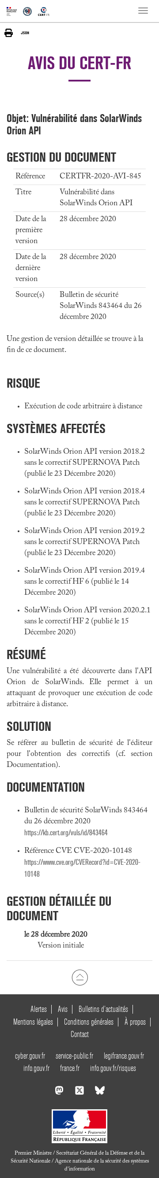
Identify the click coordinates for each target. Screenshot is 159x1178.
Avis (63, 1009)
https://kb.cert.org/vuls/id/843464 (66, 832)
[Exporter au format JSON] (25, 33)
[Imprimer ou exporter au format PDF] (8, 32)
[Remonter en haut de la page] (80, 978)
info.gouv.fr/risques (113, 1068)
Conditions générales (89, 1022)
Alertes (38, 1009)
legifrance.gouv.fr (124, 1056)
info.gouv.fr (36, 1068)
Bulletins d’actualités (103, 1009)
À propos (135, 1022)
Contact (80, 1034)
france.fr (70, 1068)
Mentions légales (33, 1022)
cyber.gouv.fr (30, 1056)
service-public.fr (74, 1056)
